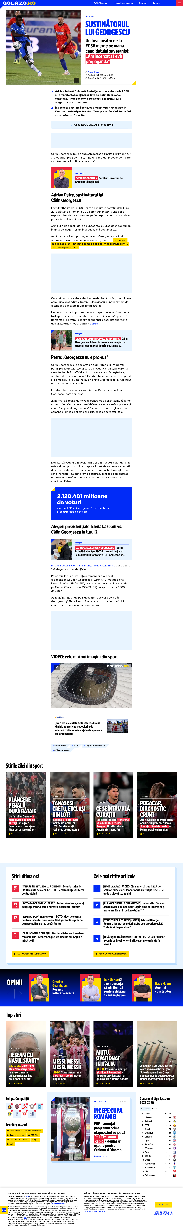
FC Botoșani (150, 1163)
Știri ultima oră (25, 876)
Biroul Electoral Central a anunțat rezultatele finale (83, 565)
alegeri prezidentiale (95, 745)
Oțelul (147, 1140)
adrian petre (60, 745)
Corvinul (148, 1136)
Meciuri (154, 1109)
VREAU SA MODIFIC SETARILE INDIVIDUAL (163, 1213)
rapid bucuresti (34, 1131)
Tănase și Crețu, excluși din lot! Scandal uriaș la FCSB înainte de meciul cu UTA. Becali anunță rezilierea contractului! (70, 805)
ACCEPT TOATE (163, 1205)
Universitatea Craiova (19, 1140)
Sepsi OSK (149, 1144)
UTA (146, 1171)
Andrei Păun (93, 72)
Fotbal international (124, 3)
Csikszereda (150, 1175)
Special (156, 3)
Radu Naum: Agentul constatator (157, 987)
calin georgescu (61, 750)
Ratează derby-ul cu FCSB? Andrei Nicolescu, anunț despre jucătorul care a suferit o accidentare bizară (50, 905)
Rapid (147, 1129)
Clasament (145, 1109)
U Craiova (149, 1133)
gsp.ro (94, 323)
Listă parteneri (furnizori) (94, 1211)
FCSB (147, 1125)
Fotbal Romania (101, 3)
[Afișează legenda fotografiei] (76, 80)
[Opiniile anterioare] (8, 994)
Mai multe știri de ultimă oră (31, 954)
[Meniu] (179, 3)
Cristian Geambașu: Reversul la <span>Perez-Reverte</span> (54, 987)
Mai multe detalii (58, 1204)
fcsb (76, 745)
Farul (147, 1152)
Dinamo (148, 1117)
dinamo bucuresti (17, 1135)
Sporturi (143, 3)
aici (25, 1218)
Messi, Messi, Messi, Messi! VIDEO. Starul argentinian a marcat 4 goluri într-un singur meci (70, 1054)
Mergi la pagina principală (112, 954)
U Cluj (147, 1160)
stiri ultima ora (16, 1131)
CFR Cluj (34, 1135)
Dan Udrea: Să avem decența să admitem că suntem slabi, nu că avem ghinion (106, 987)
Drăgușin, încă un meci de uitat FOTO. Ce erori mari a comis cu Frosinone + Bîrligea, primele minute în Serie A (131, 940)
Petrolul (148, 1121)
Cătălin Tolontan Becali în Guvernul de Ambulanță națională (91, 177)
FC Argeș (149, 1148)
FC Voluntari (150, 1167)
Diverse (89, 16)
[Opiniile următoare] (20, 994)
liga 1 (36, 1140)
